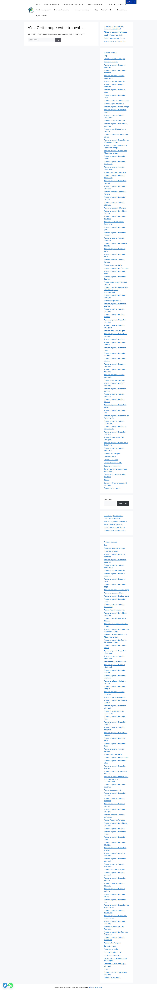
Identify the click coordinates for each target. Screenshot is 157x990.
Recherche (108, 500)
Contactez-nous (122, 10)
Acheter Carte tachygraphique (115, 41)
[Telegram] (5, 985)
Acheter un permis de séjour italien (116, 268)
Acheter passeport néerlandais (115, 172)
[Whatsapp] (10, 985)
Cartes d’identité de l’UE (94, 4)
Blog (96, 10)
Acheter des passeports (116, 4)
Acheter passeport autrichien (114, 81)
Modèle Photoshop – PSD (113, 35)
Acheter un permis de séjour (72, 4)
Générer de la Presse (95, 987)
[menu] (131, 2)
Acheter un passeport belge (114, 104)
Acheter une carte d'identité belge (116, 100)
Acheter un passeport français (115, 208)
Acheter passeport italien (113, 265)
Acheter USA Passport (112, 454)
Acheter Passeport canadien (114, 121)
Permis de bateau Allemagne (114, 59)
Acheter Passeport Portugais (114, 331)
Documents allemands (82, 10)
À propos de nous (41, 15)
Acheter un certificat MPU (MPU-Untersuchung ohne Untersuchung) (116, 290)
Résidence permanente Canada (115, 32)
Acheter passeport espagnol (114, 380)
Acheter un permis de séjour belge (116, 107)
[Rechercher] (58, 40)
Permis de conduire (50, 4)
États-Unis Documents (61, 10)
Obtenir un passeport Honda (114, 38)
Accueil (38, 4)
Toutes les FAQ (106, 10)
